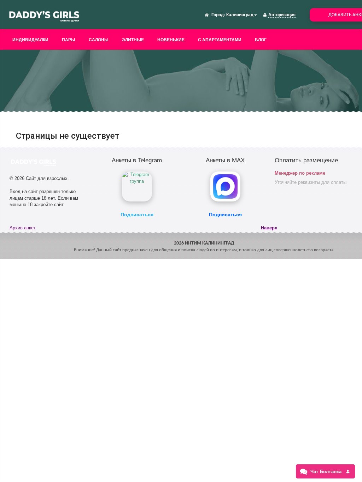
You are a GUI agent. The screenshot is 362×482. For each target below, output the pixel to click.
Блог (261, 39)
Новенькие (171, 39)
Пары (68, 39)
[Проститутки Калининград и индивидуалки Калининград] (44, 15)
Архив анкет (23, 227)
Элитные (133, 39)
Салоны (99, 39)
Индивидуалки (30, 39)
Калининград (239, 15)
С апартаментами (219, 39)
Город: (218, 15)
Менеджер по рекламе (300, 173)
